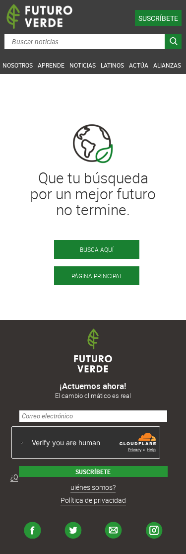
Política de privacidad (93, 500)
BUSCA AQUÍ (97, 249)
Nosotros (17, 65)
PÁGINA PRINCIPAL (97, 276)
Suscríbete (158, 18)
